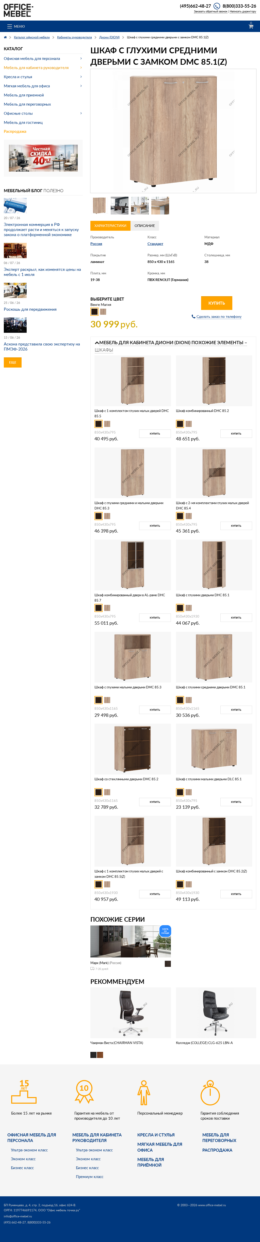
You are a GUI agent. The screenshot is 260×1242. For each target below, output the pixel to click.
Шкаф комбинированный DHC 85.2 (202, 410)
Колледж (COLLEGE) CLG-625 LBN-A (204, 1042)
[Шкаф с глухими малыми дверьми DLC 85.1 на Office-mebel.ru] (214, 748)
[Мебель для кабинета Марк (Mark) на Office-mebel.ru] (130, 941)
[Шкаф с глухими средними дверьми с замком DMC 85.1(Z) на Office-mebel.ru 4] (160, 205)
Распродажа (15, 131)
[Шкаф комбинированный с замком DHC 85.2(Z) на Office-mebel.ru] (214, 840)
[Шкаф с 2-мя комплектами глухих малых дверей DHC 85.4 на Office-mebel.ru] (214, 472)
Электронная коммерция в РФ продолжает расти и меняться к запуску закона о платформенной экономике (41, 229)
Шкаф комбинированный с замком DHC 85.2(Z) (211, 871)
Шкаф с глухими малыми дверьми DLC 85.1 (209, 779)
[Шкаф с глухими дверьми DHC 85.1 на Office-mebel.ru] (214, 564)
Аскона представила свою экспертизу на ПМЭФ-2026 (42, 346)
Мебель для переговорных (27, 104)
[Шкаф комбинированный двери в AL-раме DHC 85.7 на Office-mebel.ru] (132, 564)
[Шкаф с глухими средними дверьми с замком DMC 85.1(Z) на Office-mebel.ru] (173, 131)
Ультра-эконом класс (29, 1149)
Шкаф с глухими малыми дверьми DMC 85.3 (127, 687)
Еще (12, 362)
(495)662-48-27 (195, 6)
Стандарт (155, 243)
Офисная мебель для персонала (32, 58)
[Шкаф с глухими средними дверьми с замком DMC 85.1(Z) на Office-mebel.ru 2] (119, 205)
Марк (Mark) (99, 963)
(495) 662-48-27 (15, 1222)
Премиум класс (89, 1176)
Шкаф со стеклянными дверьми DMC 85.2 (126, 779)
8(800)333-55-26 (239, 6)
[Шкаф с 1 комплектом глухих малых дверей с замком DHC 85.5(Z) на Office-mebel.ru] (132, 840)
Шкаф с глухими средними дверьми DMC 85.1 (211, 687)
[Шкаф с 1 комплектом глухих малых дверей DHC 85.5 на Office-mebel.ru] (132, 380)
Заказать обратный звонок (211, 11)
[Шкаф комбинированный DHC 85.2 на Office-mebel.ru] (214, 380)
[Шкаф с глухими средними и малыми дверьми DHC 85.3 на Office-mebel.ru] (132, 472)
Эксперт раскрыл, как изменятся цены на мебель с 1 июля (42, 272)
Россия (96, 243)
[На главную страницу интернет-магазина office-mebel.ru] (18, 9)
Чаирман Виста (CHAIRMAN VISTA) (116, 1042)
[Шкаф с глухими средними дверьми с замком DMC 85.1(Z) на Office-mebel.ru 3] (140, 205)
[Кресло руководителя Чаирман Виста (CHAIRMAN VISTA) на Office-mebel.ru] (130, 1012)
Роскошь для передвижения (30, 309)
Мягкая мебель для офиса (27, 85)
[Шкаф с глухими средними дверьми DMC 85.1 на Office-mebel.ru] (214, 656)
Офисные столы (18, 113)
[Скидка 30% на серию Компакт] (43, 157)
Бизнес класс (22, 1167)
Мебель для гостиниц (23, 122)
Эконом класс (23, 1158)
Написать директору (243, 11)
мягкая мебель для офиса (159, 1147)
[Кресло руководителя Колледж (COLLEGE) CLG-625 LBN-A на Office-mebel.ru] (216, 1012)
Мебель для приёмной (150, 1162)
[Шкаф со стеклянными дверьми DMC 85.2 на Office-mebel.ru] (132, 748)
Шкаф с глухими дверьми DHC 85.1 (203, 595)
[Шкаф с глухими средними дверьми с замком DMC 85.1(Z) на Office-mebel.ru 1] (99, 205)
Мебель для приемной (24, 94)
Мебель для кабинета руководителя (36, 67)
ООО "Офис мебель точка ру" (59, 1210)
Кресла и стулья (18, 76)
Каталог (13, 49)
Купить (216, 303)
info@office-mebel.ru (18, 1216)
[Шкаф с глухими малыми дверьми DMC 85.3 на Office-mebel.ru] (132, 656)
